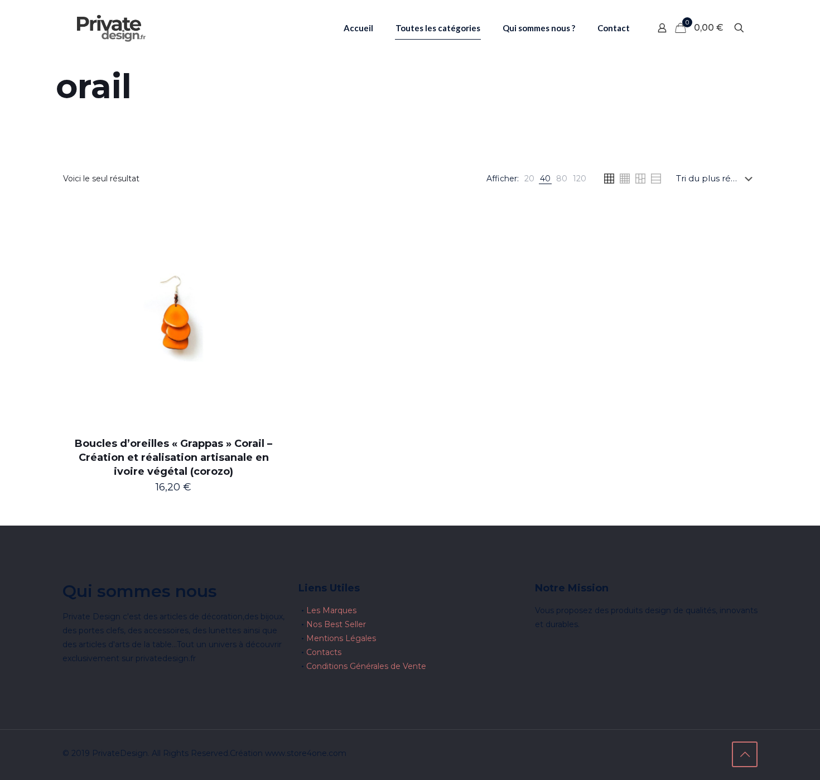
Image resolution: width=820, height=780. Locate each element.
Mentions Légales (341, 638)
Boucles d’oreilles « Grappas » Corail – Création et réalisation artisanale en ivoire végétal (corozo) (173, 457)
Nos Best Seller (336, 624)
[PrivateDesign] (111, 28)
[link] (529, 179)
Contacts (323, 652)
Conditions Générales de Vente (366, 666)
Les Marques (331, 610)
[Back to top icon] (745, 754)
